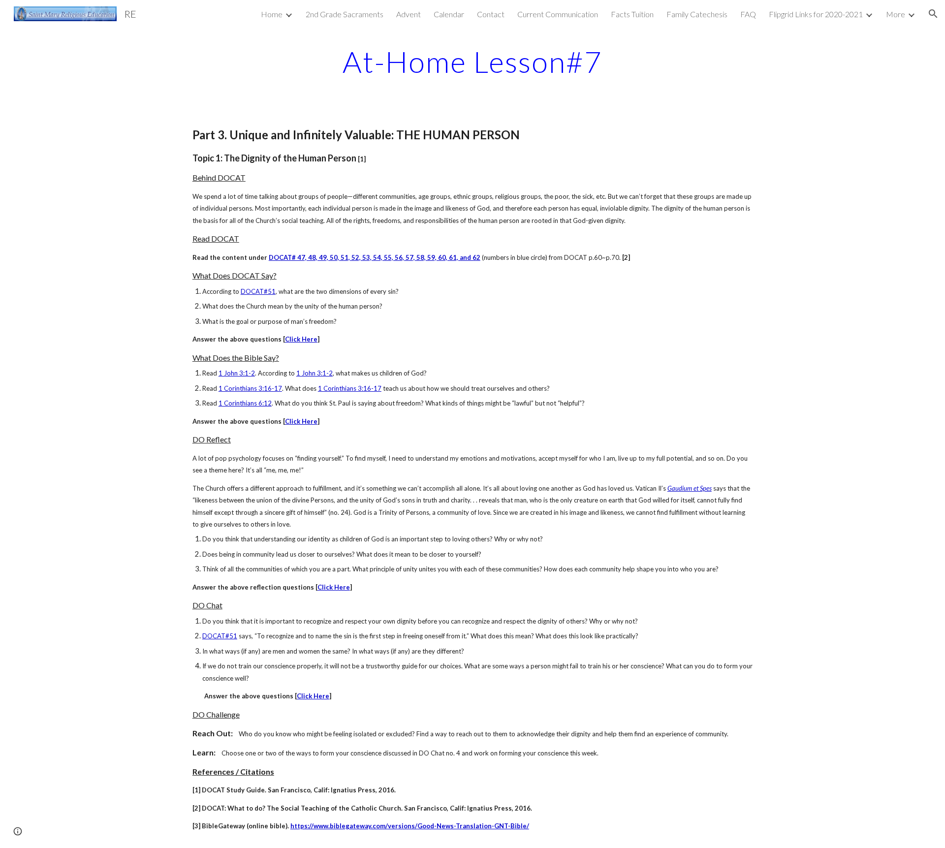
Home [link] (272, 14)
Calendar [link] (449, 14)
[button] (933, 14)
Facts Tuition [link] (632, 14)
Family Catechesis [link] (696, 14)
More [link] (895, 14)
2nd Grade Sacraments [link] (344, 14)
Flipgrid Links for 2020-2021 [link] (816, 14)
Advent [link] (408, 14)
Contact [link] (490, 14)
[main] (472, 61)
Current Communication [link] (557, 14)
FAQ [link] (748, 14)
